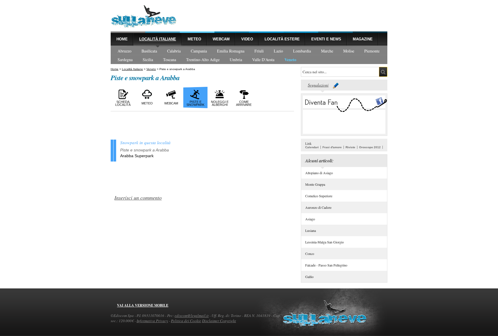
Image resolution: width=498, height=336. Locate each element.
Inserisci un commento (138, 197)
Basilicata (149, 51)
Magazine (363, 39)
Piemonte (372, 51)
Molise (348, 51)
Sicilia (148, 59)
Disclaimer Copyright (219, 320)
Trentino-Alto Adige (203, 59)
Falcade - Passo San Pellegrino (326, 265)
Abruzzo (124, 51)
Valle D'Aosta (263, 59)
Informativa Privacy (152, 320)
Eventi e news (326, 39)
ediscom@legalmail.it (192, 315)
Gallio (309, 276)
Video (247, 39)
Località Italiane (157, 39)
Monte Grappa (315, 184)
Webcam (221, 39)
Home (122, 39)
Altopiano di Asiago (319, 172)
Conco (309, 253)
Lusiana (310, 230)
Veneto (290, 60)
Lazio (278, 51)
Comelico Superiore (318, 196)
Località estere (282, 39)
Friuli (259, 51)
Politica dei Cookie (186, 320)
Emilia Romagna (230, 51)
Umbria (236, 59)
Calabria (174, 51)
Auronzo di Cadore (318, 207)
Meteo (194, 39)
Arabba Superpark (137, 155)
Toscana (169, 59)
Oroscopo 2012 (370, 147)
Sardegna (125, 59)
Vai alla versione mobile (142, 305)
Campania (199, 51)
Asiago (310, 219)
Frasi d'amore (332, 147)
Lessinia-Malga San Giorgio (324, 242)
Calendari (312, 147)
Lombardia (302, 51)
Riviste (350, 147)
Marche (327, 51)
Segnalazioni (318, 85)
